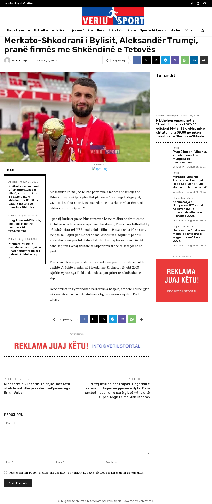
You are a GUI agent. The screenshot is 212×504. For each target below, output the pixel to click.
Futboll (12, 216)
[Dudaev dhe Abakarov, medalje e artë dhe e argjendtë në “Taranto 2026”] (163, 232)
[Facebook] (191, 3)
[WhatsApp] (185, 60)
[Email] (146, 60)
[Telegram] (165, 60)
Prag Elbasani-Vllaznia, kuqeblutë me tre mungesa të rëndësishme (24, 225)
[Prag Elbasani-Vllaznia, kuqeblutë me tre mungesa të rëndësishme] (163, 153)
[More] (141, 319)
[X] (156, 60)
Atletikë (12, 182)
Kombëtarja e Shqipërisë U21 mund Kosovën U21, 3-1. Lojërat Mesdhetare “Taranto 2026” (188, 209)
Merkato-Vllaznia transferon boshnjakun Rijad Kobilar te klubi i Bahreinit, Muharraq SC (24, 250)
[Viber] (175, 60)
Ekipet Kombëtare (183, 198)
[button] (202, 30)
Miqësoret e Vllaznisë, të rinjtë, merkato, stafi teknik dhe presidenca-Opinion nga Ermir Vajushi (37, 388)
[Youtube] (204, 3)
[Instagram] (198, 3)
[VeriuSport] (8, 60)
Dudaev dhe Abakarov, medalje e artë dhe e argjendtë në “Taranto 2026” (189, 235)
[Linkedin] (194, 60)
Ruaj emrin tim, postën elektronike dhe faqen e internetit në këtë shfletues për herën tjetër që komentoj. (76, 472)
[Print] (204, 60)
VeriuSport (23, 60)
